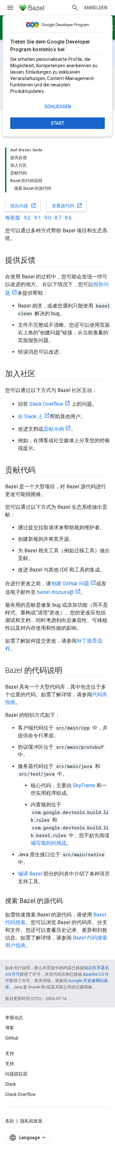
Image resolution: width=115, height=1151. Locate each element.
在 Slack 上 (30, 416)
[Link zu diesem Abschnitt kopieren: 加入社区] (41, 374)
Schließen (57, 106)
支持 (9, 1063)
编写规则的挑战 (48, 843)
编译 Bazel (30, 874)
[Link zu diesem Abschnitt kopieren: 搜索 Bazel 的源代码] (69, 901)
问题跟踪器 (16, 1073)
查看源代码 (67, 205)
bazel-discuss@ (55, 592)
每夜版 (12, 218)
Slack (10, 1084)
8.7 (58, 218)
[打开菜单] (10, 7)
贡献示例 (53, 429)
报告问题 (23, 205)
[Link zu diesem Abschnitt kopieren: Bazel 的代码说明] (68, 671)
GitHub (12, 1038)
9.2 (27, 218)
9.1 (37, 218)
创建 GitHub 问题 (70, 583)
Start (57, 123)
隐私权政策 (31, 1120)
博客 (9, 1027)
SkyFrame (84, 785)
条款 (9, 1120)
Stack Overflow (46, 404)
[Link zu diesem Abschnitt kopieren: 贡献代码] (41, 471)
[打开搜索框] (75, 8)
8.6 (68, 218)
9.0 (47, 218)
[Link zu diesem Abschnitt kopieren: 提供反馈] (41, 261)
